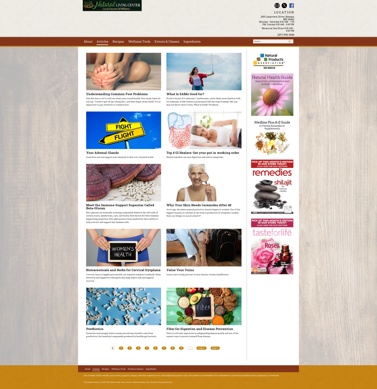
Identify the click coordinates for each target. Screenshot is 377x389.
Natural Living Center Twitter (284, 5)
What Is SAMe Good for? (185, 94)
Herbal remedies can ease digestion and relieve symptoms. (195, 157)
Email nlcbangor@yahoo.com (277, 5)
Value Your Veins (180, 270)
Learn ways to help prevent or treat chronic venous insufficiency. (197, 274)
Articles (102, 41)
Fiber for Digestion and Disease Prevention (199, 329)
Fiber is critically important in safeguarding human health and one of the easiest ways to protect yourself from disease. (202, 335)
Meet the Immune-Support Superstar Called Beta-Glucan (120, 206)
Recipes (118, 41)
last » (215, 348)
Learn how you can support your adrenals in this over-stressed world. (120, 157)
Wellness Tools (139, 41)
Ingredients (192, 41)
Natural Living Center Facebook (291, 5)
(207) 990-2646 (285, 34)
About (88, 41)
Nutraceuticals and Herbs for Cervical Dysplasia (123, 270)
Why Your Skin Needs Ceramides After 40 (198, 205)
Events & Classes (167, 41)
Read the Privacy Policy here (161, 382)
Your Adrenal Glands (102, 153)
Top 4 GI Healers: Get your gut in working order (202, 153)
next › (201, 348)
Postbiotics (94, 329)
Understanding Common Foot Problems (117, 94)
